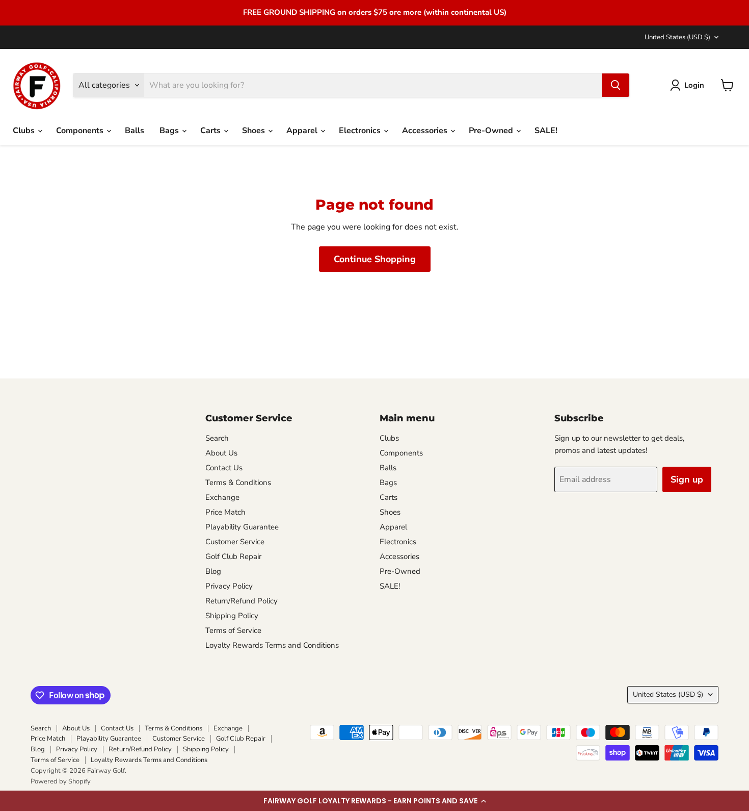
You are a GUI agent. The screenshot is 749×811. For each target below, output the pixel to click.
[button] (374, 801)
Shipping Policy (231, 616)
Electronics (361, 130)
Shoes (254, 130)
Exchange (222, 497)
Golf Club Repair (233, 556)
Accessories (425, 130)
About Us (221, 453)
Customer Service (234, 542)
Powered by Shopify (61, 781)
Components (80, 130)
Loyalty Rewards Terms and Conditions (272, 645)
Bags (170, 130)
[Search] (615, 85)
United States (677, 37)
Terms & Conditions (238, 482)
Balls (134, 130)
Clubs (25, 130)
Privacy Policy (229, 586)
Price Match (225, 512)
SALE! (545, 130)
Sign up (687, 479)
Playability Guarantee (242, 527)
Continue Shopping (375, 259)
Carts (211, 130)
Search (217, 438)
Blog (213, 571)
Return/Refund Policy (241, 601)
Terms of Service (233, 630)
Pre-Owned (492, 130)
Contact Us (224, 468)
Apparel (302, 130)
